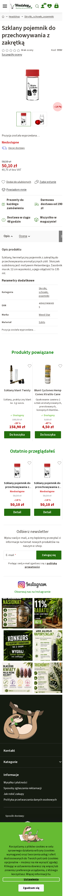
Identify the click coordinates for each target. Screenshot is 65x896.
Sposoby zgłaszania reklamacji (23, 788)
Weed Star (44, 315)
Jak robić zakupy (14, 794)
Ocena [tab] (23, 236)
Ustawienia (31, 879)
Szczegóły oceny (12, 55)
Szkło (42, 322)
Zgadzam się (31, 888)
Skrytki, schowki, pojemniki (44, 292)
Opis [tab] (7, 236)
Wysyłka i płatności (15, 782)
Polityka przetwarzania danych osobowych (30, 800)
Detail (17, 512)
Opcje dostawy (16, 148)
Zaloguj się (49, 555)
